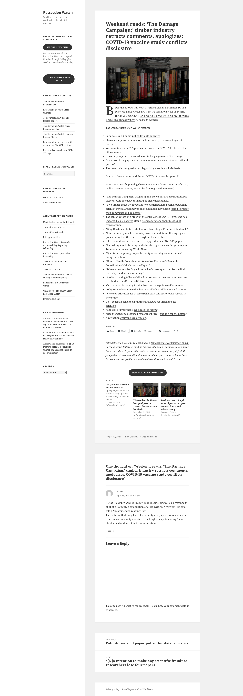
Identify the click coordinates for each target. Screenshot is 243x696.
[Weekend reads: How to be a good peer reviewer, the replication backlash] (145, 390)
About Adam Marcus (55, 227)
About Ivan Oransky (54, 232)
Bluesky (147, 347)
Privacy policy (112, 689)
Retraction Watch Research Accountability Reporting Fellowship (56, 245)
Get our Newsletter (57, 47)
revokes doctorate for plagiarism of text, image (156, 156)
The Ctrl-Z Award (51, 269)
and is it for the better (172, 313)
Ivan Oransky (131, 436)
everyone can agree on (133, 317)
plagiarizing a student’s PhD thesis (160, 168)
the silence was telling (129, 273)
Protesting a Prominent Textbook (168, 229)
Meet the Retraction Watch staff (58, 222)
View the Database (52, 202)
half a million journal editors (169, 289)
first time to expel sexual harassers (162, 285)
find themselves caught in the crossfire (143, 237)
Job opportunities (51, 237)
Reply (111, 531)
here (122, 257)
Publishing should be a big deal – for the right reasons (138, 245)
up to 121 (174, 176)
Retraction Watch (58, 12)
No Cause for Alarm (145, 309)
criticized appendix (147, 241)
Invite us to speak (51, 298)
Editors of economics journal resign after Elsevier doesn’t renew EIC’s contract (58, 324)
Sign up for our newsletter (147, 372)
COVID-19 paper (173, 241)
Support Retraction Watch (58, 79)
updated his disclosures (119, 221)
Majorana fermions (169, 253)
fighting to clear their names (152, 200)
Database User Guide (53, 197)
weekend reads (149, 436)
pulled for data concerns (146, 136)
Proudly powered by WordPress (137, 689)
